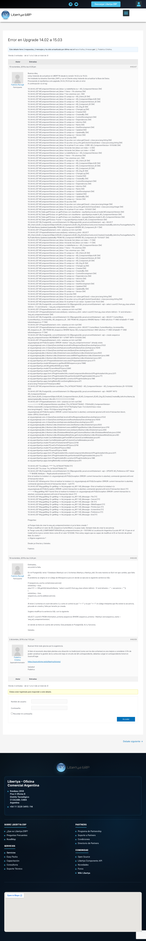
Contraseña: (16, 708)
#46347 (133, 67)
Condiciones (84, 839)
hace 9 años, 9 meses (83, 49)
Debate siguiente (133, 741)
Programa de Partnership (89, 831)
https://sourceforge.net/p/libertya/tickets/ (44, 662)
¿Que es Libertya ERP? (17, 831)
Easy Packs (12, 857)
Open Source (84, 857)
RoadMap (11, 839)
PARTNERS (81, 824)
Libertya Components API (90, 861)
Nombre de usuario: (18, 702)
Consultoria (12, 865)
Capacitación (13, 861)
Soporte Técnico (14, 868)
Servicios (11, 852)
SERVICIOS (9, 846)
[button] (139, 4)
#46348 (133, 558)
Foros (80, 868)
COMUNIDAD (81, 850)
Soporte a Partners (87, 835)
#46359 (133, 639)
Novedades (83, 865)
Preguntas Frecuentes (17, 835)
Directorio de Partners (88, 843)
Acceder (126, 719)
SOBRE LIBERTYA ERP (15, 824)
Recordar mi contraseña (22, 714)
